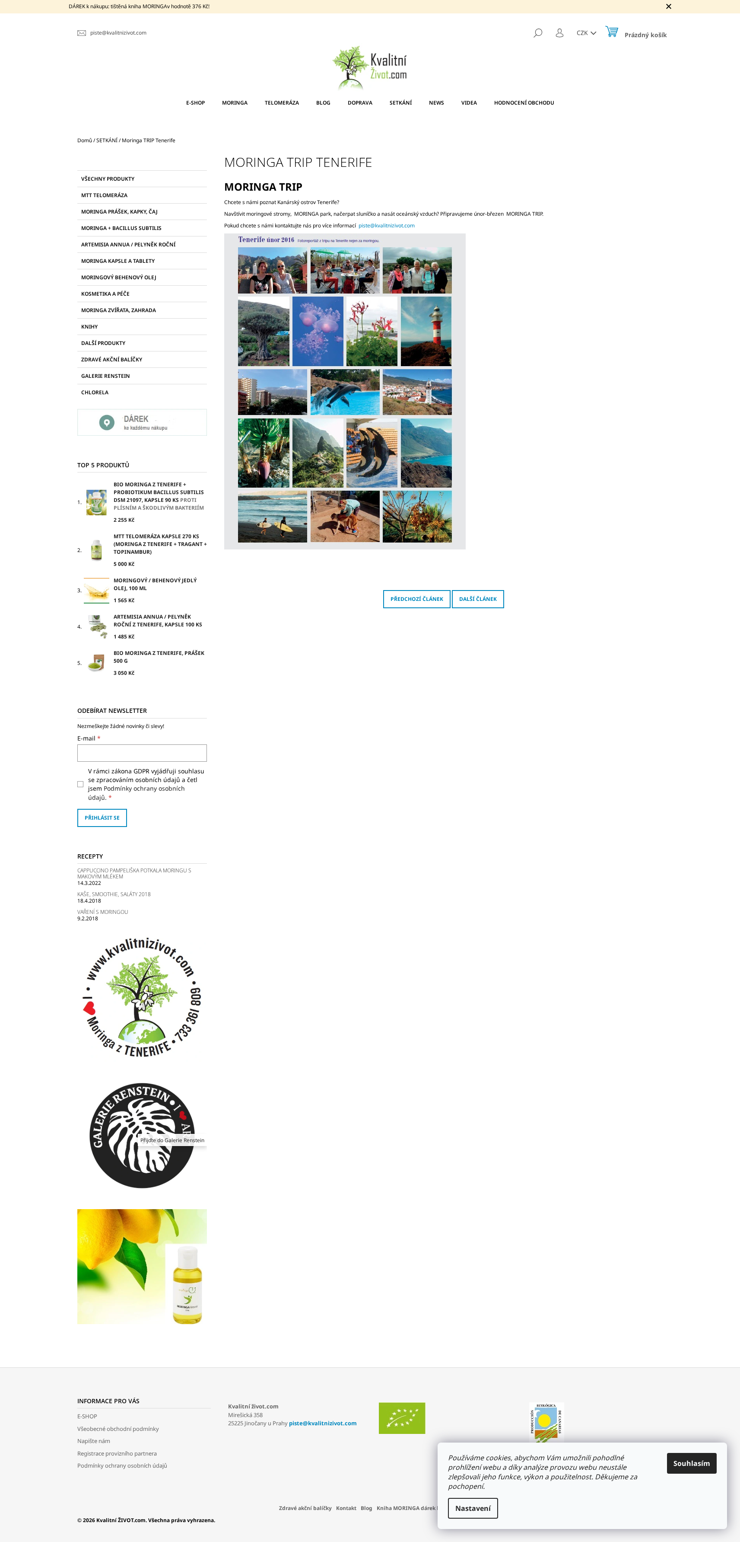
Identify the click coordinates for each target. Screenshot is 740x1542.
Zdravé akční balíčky (111, 359)
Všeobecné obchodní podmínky (118, 1429)
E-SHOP (87, 1416)
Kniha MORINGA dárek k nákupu (419, 1508)
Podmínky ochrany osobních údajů (122, 1465)
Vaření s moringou (102, 912)
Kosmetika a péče (105, 293)
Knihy (89, 326)
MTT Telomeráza (104, 195)
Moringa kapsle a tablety (118, 261)
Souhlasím (691, 1463)
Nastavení (473, 1508)
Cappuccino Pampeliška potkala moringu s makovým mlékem (134, 873)
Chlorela (94, 392)
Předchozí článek (417, 599)
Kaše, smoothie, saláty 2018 (114, 894)
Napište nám (93, 1441)
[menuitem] (195, 103)
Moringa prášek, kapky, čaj (119, 211)
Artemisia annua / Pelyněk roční (128, 244)
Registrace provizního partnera (117, 1453)
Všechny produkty (107, 178)
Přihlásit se (102, 817)
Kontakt (346, 1508)
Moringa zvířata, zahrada (118, 310)
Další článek (478, 599)
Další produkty (103, 343)
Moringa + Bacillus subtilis (121, 228)
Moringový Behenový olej (118, 277)
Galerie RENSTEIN (105, 376)
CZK (583, 33)
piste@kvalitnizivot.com (387, 225)
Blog (366, 1508)
